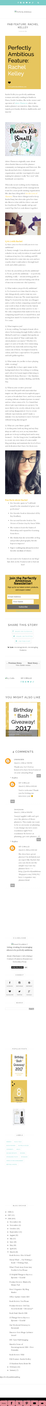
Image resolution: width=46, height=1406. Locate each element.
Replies (15, 778)
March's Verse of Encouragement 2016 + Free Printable (21, 1347)
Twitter (19, 995)
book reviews (10, 1145)
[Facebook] (11, 1403)
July (11, 1239)
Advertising (26, 956)
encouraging (33, 647)
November (14, 1225)
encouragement (20, 647)
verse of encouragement (14, 1160)
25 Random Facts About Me (20, 1363)
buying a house (23, 1145)
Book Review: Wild (16, 1355)
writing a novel (11, 1164)
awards (8, 1142)
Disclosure (17, 956)
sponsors (24, 1157)
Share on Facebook (23, 631)
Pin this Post (24, 641)
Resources (27, 959)
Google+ (29, 995)
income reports (11, 1153)
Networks (17, 962)
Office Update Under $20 (19, 1297)
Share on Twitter (24, 636)
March (12, 1252)
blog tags (17, 1142)
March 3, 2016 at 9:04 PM (23, 812)
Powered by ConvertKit (23, 611)
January (13, 1370)
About (9, 956)
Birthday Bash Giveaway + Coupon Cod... (20, 733)
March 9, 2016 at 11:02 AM (28, 850)
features (23, 650)
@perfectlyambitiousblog (10, 1377)
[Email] (34, 1403)
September (14, 1232)
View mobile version (23, 665)
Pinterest (29, 986)
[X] (19, 1403)
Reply (38, 775)
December (14, 1222)
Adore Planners (21, 103)
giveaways (9, 1149)
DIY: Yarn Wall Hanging (18, 1340)
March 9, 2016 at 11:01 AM (28, 786)
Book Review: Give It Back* (20, 1255)
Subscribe (23, 607)
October (13, 1229)
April (11, 1249)
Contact (10, 959)
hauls (18, 1149)
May (11, 1245)
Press (24, 962)
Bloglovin (9, 995)
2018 (9, 1212)
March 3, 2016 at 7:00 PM (23, 763)
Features (18, 959)
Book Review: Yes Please (19, 1301)
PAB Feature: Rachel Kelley (20, 1359)
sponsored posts (12, 1157)
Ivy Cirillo (26, 678)
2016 (9, 1219)
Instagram (19, 986)
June (11, 1242)
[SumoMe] (42, 1403)
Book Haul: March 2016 (18, 1313)
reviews (22, 1153)
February (13, 1367)
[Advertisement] (22, 1028)
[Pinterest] (27, 1403)
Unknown (19, 759)
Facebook (10, 986)
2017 (9, 1215)
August (12, 1235)
